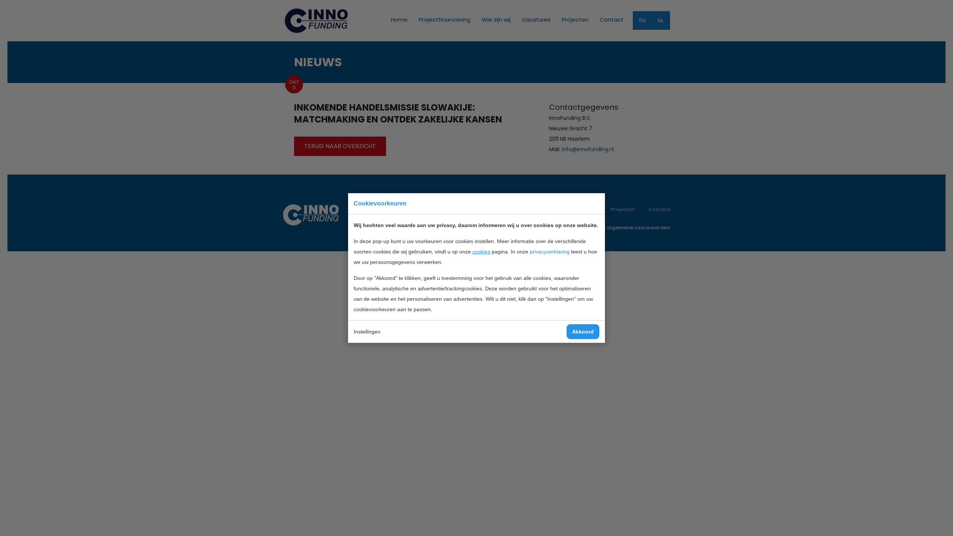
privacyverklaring (550, 252)
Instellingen (367, 332)
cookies (481, 252)
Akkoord (583, 332)
